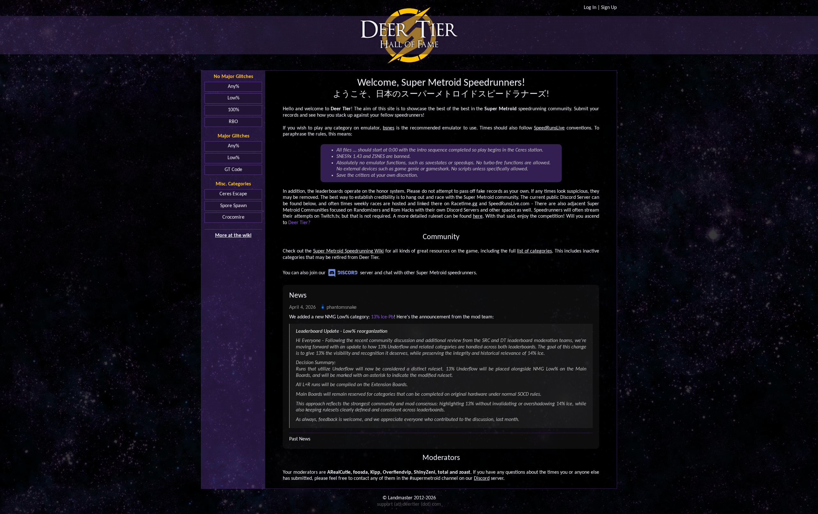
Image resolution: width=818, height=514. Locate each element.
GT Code (233, 169)
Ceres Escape (233, 194)
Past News (299, 439)
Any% (233, 86)
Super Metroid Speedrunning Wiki (348, 251)
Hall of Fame (409, 44)
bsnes (388, 128)
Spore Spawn (233, 205)
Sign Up (609, 7)
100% (233, 110)
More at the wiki (233, 235)
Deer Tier (409, 30)
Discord (343, 273)
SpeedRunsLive (549, 128)
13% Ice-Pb (382, 317)
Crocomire (233, 217)
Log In (590, 7)
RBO (233, 121)
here (477, 216)
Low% (233, 98)
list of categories (534, 251)
